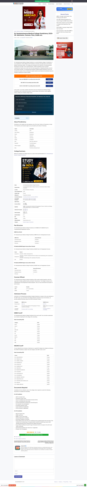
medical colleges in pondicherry (20, 438)
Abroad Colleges (51, 3)
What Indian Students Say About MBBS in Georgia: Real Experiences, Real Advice (64, 24)
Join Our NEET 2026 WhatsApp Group (34, 434)
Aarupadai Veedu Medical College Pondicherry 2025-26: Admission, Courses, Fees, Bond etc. (22, 441)
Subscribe (34, 112)
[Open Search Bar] (72, 3)
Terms (70, 481)
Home (40, 3)
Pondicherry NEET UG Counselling (30, 198)
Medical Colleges (67, 3)
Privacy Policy (65, 481)
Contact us (60, 481)
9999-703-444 (12, 485)
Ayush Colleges (59, 3)
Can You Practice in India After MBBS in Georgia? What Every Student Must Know (64, 32)
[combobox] (16, 106)
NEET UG (26, 209)
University (44, 3)
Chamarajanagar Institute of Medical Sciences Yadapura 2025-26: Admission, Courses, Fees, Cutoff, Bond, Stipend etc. (46, 442)
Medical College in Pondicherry (28, 222)
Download (49, 79)
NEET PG (26, 210)
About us (56, 481)
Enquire (69, 9)
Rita (30, 37)
